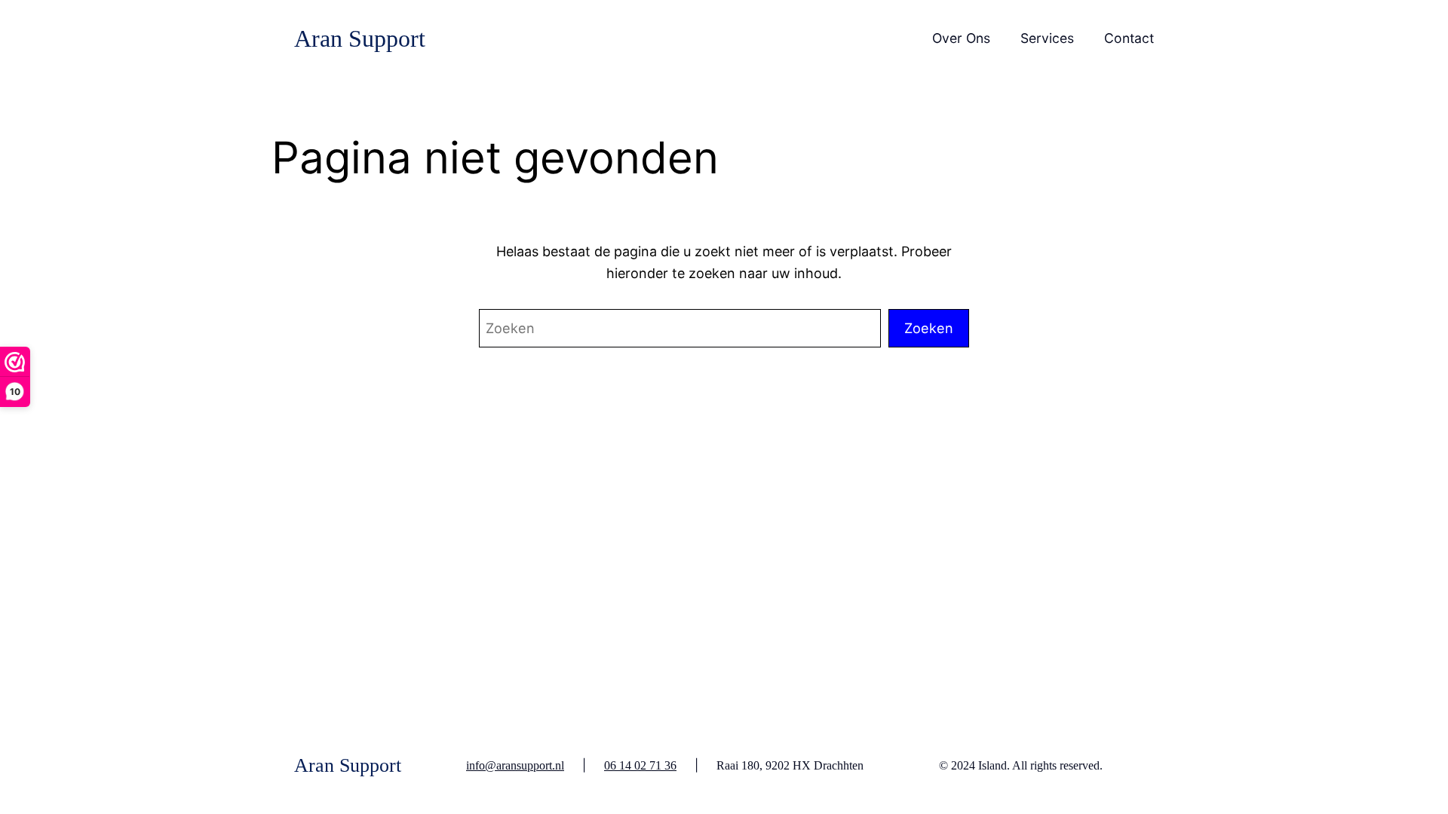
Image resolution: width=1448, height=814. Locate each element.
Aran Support (359, 38)
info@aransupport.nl (515, 765)
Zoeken (928, 328)
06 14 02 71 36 (640, 765)
